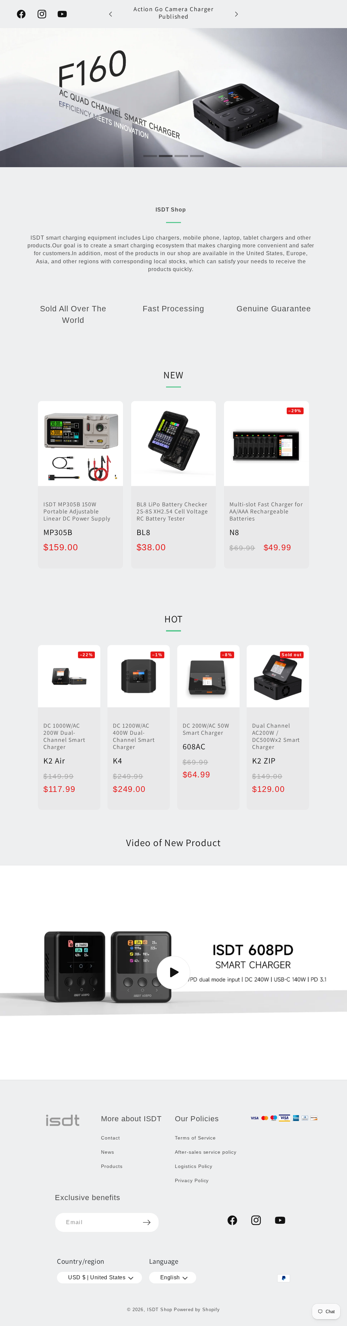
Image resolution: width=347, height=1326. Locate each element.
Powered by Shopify (197, 1309)
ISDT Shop (159, 1309)
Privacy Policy (192, 1180)
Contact (110, 1138)
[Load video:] (173, 972)
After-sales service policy (206, 1152)
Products (112, 1166)
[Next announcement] (236, 14)
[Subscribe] (147, 1222)
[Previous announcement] (110, 14)
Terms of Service (195, 1138)
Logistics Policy (193, 1166)
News (107, 1152)
